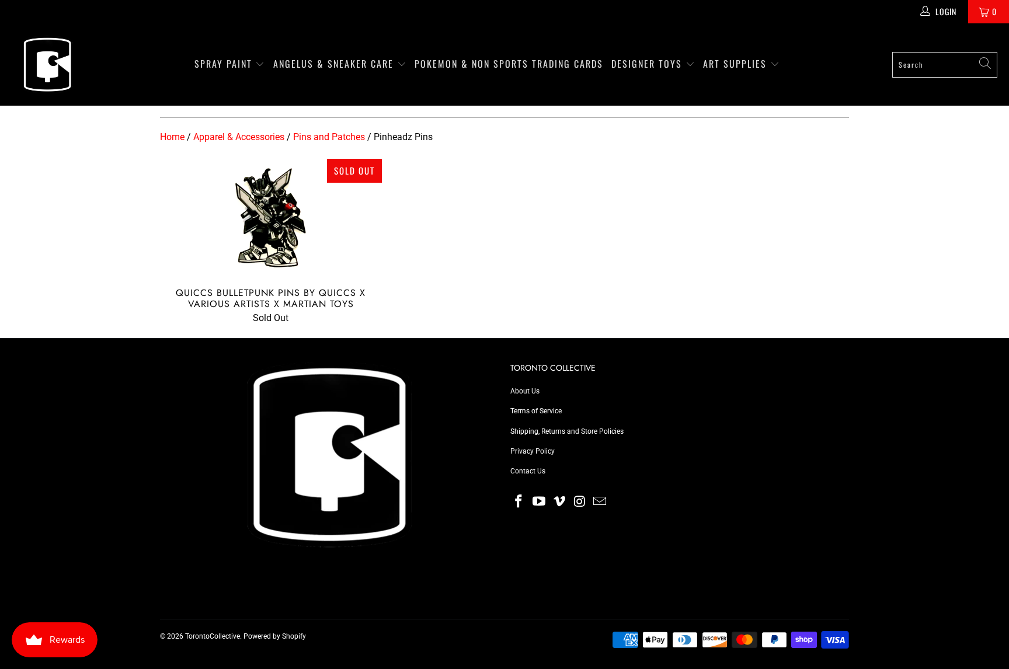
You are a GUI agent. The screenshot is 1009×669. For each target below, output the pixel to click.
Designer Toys (648, 64)
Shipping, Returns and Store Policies (567, 431)
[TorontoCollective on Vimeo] (559, 502)
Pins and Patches (329, 136)
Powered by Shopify (274, 636)
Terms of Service (536, 411)
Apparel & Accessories (238, 136)
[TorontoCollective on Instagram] (580, 502)
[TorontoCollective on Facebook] (519, 502)
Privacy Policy (532, 451)
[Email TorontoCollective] (600, 502)
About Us (525, 391)
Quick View (270, 244)
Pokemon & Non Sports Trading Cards (509, 64)
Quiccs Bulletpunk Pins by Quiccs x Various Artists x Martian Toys (271, 217)
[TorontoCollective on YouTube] (539, 502)
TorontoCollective (212, 636)
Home (172, 136)
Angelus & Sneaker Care (333, 64)
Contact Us (527, 471)
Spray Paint (225, 64)
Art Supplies (736, 64)
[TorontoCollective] (47, 64)
